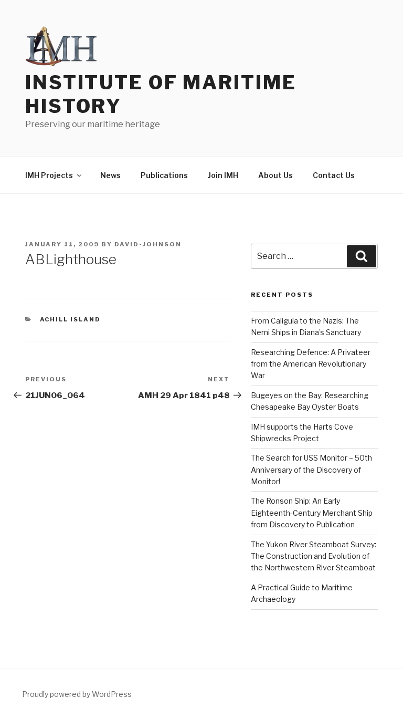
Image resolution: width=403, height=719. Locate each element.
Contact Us (334, 175)
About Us (275, 175)
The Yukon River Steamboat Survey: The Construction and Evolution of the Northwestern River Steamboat (313, 556)
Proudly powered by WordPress (77, 694)
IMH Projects (49, 175)
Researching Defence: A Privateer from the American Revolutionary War (310, 364)
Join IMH (223, 175)
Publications (164, 175)
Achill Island (70, 319)
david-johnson (148, 244)
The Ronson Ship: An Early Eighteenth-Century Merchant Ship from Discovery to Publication (312, 512)
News (110, 175)
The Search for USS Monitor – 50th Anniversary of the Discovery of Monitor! (311, 469)
